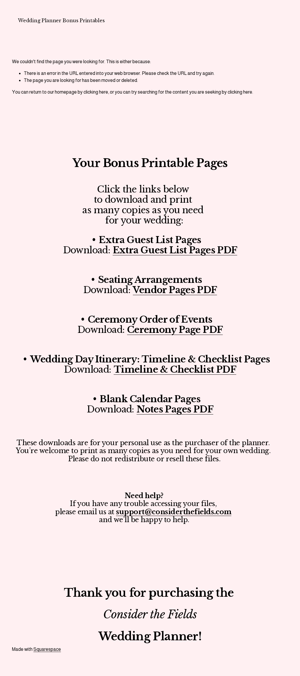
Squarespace (47, 649)
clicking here (95, 92)
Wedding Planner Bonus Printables (61, 20)
